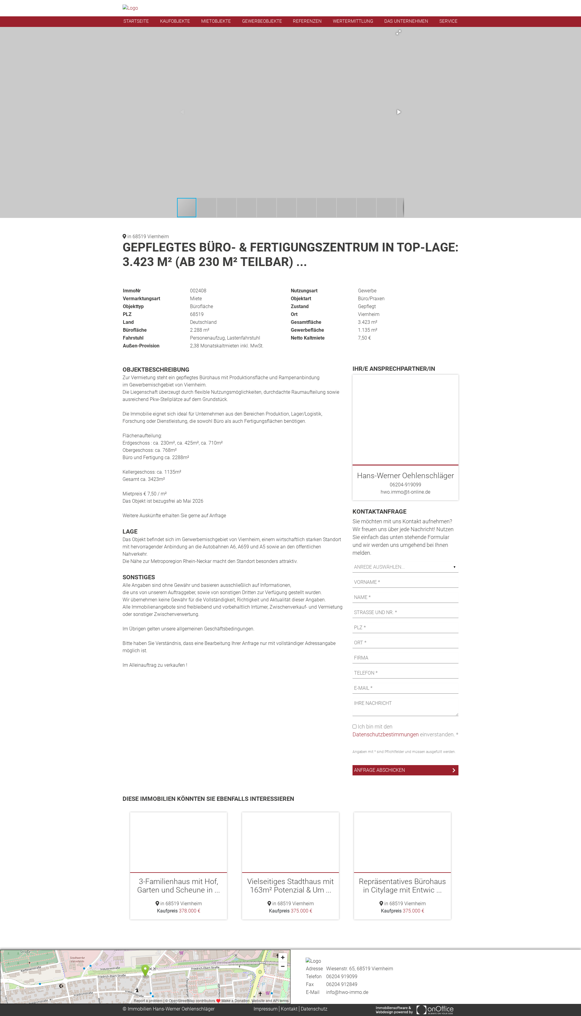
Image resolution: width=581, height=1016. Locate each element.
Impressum (265, 1009)
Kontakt (289, 1009)
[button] (398, 32)
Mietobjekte (216, 21)
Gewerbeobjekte (262, 21)
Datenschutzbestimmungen (386, 734)
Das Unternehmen (406, 21)
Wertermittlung (353, 21)
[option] (179, 866)
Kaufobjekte (175, 21)
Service (448, 21)
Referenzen (307, 21)
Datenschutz (314, 1009)
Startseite (136, 21)
